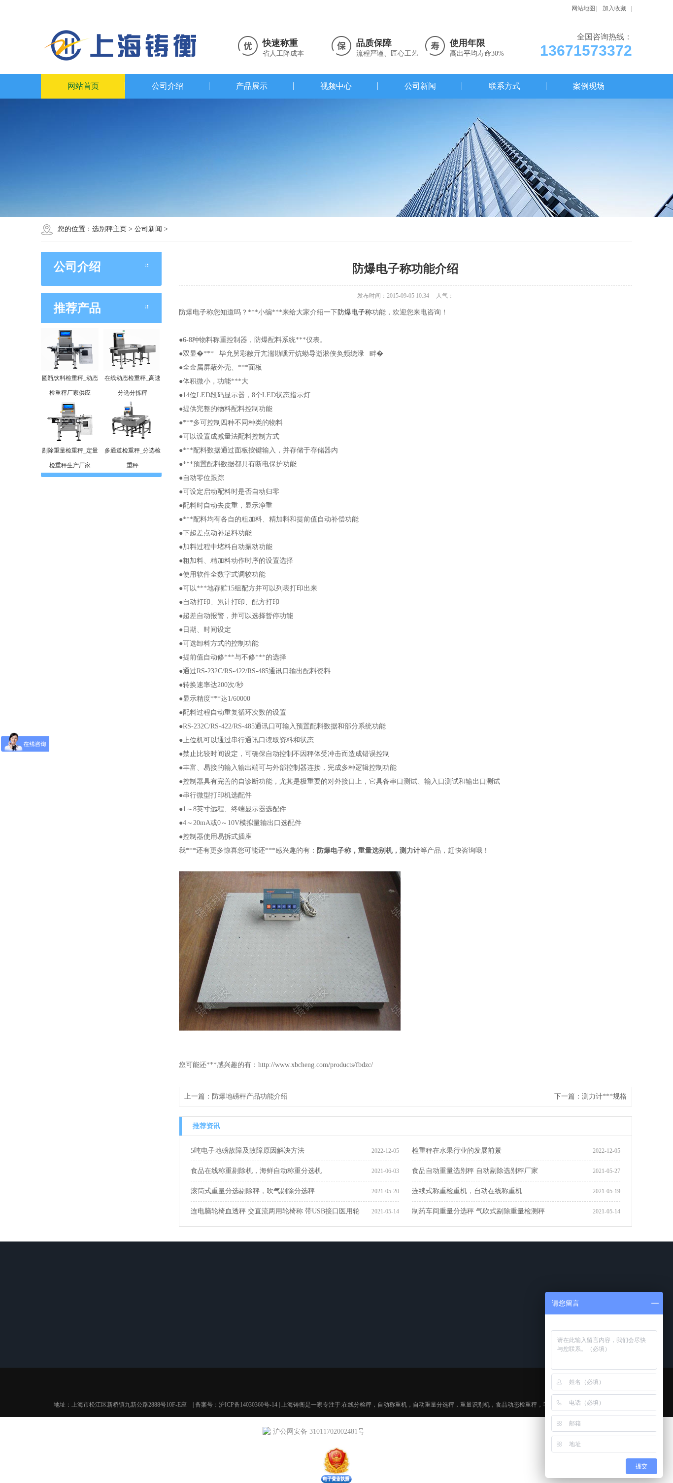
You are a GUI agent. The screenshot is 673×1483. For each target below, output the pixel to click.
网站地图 (583, 8)
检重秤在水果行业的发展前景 (457, 1150)
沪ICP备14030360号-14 (248, 1404)
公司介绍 (167, 86)
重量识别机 (475, 1404)
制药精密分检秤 (354, 1373)
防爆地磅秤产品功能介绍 (250, 1096)
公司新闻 (420, 86)
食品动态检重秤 (146, 1373)
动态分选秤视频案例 (360, 1347)
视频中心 (336, 86)
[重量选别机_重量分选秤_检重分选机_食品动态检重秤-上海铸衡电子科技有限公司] (122, 45)
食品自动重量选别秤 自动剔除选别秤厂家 (475, 1170)
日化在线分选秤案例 (360, 1360)
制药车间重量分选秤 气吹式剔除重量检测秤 (478, 1211)
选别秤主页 (109, 229)
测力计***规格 (604, 1096)
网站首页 (83, 86)
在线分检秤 (356, 1404)
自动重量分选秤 (146, 1347)
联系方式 (504, 86)
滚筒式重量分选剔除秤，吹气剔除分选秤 (253, 1191)
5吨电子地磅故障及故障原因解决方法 (247, 1150)
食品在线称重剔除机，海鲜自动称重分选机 (256, 1170)
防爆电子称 (354, 312)
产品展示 (252, 86)
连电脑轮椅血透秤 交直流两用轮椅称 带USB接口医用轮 (275, 1211)
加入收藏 (614, 8)
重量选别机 (140, 1360)
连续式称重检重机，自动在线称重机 (467, 1191)
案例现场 (589, 86)
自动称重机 (392, 1404)
